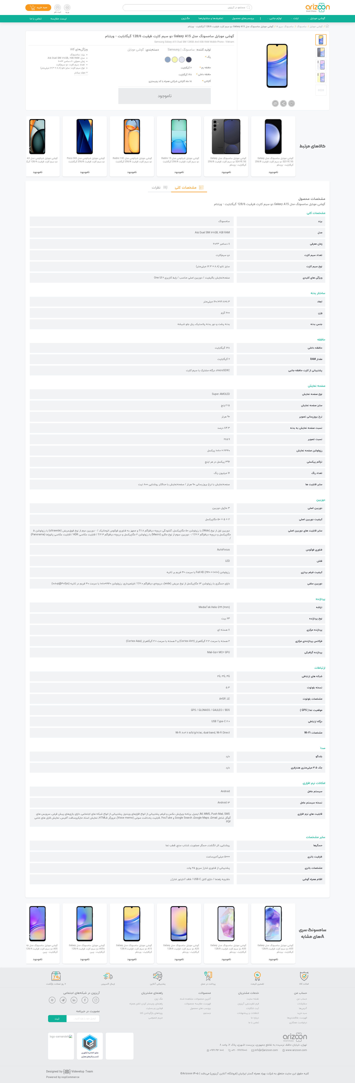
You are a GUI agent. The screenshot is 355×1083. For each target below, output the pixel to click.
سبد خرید (302, 1013)
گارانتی (207, 81)
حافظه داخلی (204, 74)
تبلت (296, 18)
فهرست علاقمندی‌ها (297, 1018)
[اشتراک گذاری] (283, 103)
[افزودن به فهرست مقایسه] (275, 103)
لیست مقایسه (58, 19)
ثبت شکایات (252, 1008)
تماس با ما (36, 19)
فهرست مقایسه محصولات (197, 1003)
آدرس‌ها (303, 1008)
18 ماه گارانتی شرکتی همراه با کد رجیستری (170, 81)
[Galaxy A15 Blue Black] (277, 65)
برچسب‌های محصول (243, 18)
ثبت (57, 1019)
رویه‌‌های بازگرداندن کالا (151, 1013)
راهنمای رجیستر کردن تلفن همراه (146, 1003)
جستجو (207, 1013)
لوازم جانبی (275, 18)
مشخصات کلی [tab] (185, 187)
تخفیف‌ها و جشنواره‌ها (211, 18)
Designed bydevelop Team (69, 1072)
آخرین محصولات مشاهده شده (195, 999)
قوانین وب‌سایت (154, 1008)
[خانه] (327, 27)
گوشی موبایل (317, 18)
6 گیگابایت (186, 68)
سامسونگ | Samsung (181, 50)
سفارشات (302, 1003)
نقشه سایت (253, 999)
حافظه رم (206, 67)
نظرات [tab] (156, 187)
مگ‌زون (185, 18)
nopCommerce (70, 1077)
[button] (29, 148)
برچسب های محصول (200, 1008)
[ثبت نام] (57, 7)
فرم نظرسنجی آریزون (248, 1003)
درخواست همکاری (298, 1022)
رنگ (209, 57)
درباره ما (255, 1018)
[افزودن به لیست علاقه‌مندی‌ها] (291, 103)
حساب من (302, 999)
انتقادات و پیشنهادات (248, 1013)
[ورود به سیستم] (67, 7)
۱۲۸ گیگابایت (185, 74)
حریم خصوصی (155, 1018)
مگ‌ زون (158, 999)
